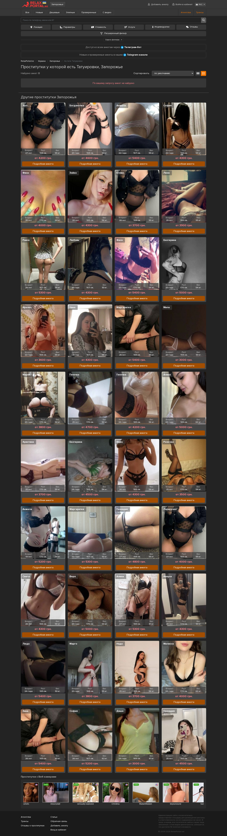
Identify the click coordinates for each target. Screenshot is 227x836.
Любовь (74, 240)
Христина (28, 441)
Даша (119, 711)
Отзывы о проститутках (32, 825)
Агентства (186, 12)
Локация (38, 27)
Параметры (69, 27)
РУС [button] (200, 4)
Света (26, 576)
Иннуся (167, 576)
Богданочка (76, 105)
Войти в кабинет (184, 4)
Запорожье (57, 4)
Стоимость (100, 27)
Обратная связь (58, 821)
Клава (120, 172)
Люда (26, 643)
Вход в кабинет (58, 829)
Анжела (121, 105)
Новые (39, 12)
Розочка (168, 441)
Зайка (73, 172)
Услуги (131, 27)
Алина (167, 374)
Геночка (74, 374)
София (167, 105)
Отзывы (194, 26)
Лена (166, 172)
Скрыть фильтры (112, 40)
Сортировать (141, 73)
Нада (119, 643)
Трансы (200, 12)
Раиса (26, 240)
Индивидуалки (162, 26)
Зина (25, 711)
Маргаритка (123, 307)
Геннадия (122, 509)
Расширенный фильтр (115, 33)
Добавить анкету (159, 4)
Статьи (53, 817)
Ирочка (27, 307)
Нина (72, 307)
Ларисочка (170, 509)
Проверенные (88, 12)
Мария (26, 374)
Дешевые (54, 12)
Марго (73, 643)
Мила (166, 307)
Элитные (70, 12)
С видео (107, 12)
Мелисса (168, 643)
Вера (119, 441)
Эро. (25, 105)
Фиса (26, 172)
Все (27, 12)
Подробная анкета (43, 163)
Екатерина (169, 240)
